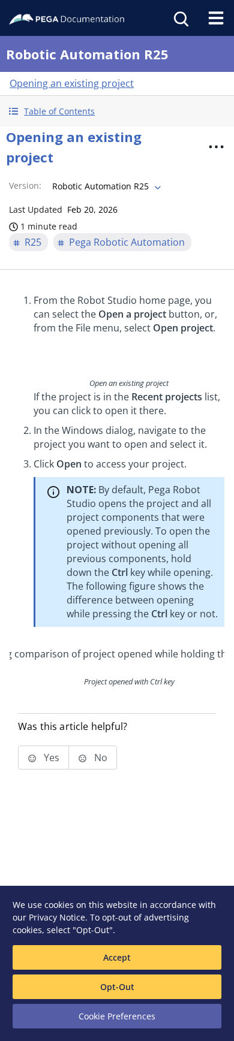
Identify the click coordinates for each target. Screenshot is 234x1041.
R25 (33, 242)
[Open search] (180, 18)
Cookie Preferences (117, 1016)
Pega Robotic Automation (127, 242)
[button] (117, 111)
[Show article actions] (217, 147)
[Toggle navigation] (216, 18)
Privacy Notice (57, 917)
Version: (25, 185)
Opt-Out (117, 986)
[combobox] (105, 186)
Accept (117, 957)
